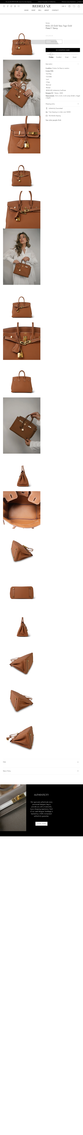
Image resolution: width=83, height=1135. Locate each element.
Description (49, 64)
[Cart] (78, 6)
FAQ (4, 762)
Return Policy (7, 771)
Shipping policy (50, 104)
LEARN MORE (41, 824)
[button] (47, 10)
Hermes (48, 23)
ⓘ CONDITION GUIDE (63, 50)
